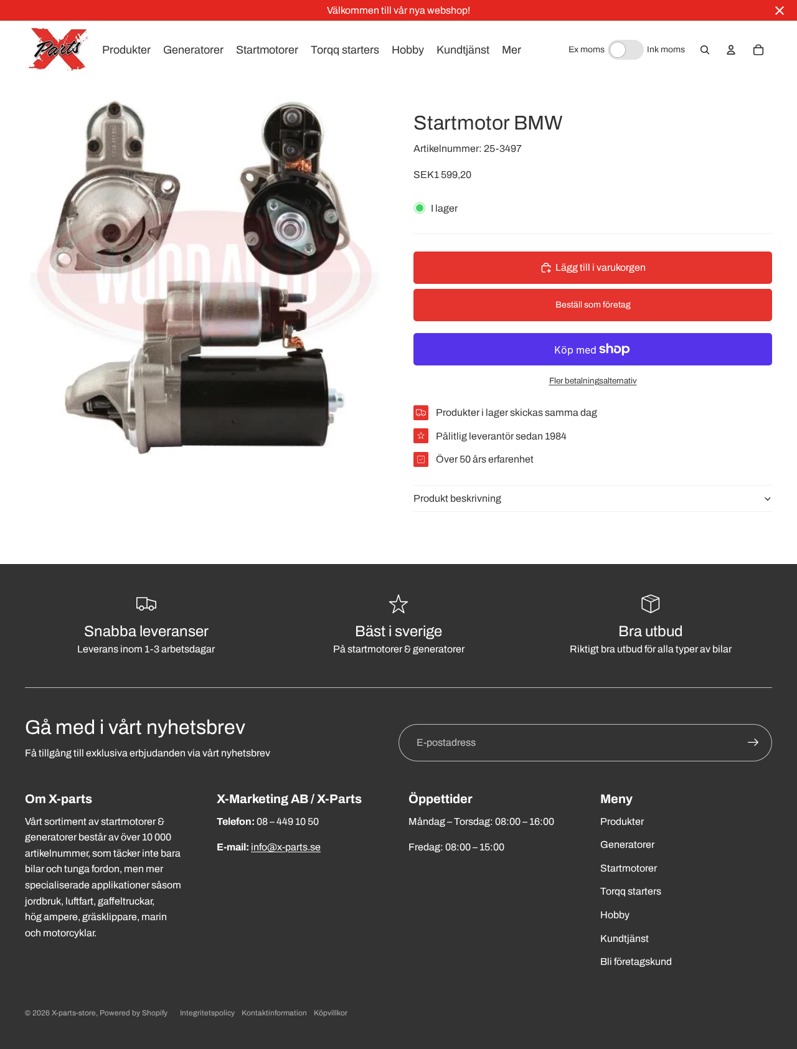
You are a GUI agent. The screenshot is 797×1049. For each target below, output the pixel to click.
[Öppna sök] (705, 50)
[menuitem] (511, 50)
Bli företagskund (636, 961)
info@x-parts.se (286, 847)
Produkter (622, 821)
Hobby (615, 915)
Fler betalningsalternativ (593, 380)
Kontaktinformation (274, 1013)
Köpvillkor (330, 1013)
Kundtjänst (624, 938)
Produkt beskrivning (457, 498)
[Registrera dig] (753, 743)
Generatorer (627, 844)
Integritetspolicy (207, 1013)
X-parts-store (74, 1013)
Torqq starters (630, 891)
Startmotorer (628, 868)
